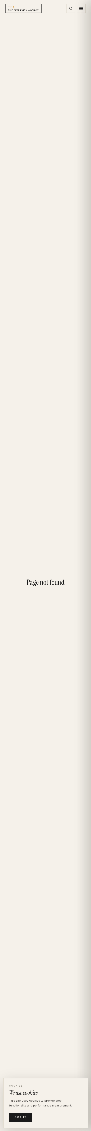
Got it (21, 1117)
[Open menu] (81, 8)
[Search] (70, 8)
